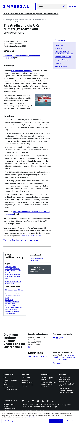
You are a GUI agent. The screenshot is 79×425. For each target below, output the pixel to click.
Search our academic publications (36, 259)
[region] (39, 418)
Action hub (58, 48)
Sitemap (25, 405)
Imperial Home (7, 19)
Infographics (9, 300)
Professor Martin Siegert (21, 70)
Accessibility (34, 405)
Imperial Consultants (66, 392)
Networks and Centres (48, 382)
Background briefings (62, 60)
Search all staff (46, 387)
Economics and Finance (12, 276)
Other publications (61, 66)
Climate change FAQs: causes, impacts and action (64, 52)
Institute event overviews (13, 311)
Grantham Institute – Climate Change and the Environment (30, 13)
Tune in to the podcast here (30, 236)
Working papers (10, 313)
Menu (71, 6)
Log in (55, 407)
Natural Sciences (27, 382)
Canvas (5, 378)
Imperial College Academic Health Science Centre (64, 379)
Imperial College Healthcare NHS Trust (66, 389)
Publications (59, 45)
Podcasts (58, 63)
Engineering (26, 378)
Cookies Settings (8, 421)
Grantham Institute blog (63, 57)
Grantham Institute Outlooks (14, 294)
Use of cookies (27, 407)
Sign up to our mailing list (37, 356)
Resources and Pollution (13, 274)
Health (7, 278)
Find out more (58, 363)
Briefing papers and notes (18, 21)
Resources (6, 21)
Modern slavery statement (50, 405)
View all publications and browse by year (13, 282)
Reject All (70, 421)
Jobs (5, 384)
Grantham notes (10, 305)
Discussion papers (11, 309)
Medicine (25, 380)
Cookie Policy (30, 417)
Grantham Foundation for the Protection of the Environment (64, 357)
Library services (8, 387)
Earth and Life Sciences (12, 269)
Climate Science (10, 267)
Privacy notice (66, 405)
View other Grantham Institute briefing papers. (20, 240)
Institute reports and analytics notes (12, 302)
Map (29, 347)
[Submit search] (64, 6)
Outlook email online (10, 389)
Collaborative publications (13, 307)
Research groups (46, 384)
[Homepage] (19, 6)
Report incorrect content (42, 407)
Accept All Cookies (56, 421)
